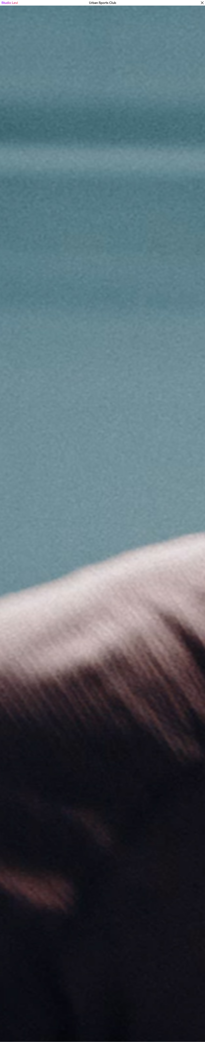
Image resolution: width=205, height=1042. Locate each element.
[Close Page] (195, 3)
